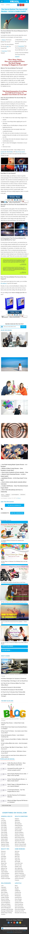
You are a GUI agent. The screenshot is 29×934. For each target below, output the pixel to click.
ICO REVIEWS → (7, 650)
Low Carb (3, 820)
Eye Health (3, 823)
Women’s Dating (5, 899)
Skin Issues (17, 822)
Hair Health (17, 861)
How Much (4, 51)
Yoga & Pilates (4, 871)
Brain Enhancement (19, 837)
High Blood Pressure (20, 840)
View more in (6, 805)
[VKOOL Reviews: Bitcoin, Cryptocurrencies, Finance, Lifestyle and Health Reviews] (15, 1)
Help (7, 46)
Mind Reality (10, 151)
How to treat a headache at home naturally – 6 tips (15, 472)
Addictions (17, 820)
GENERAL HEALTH (6, 816)
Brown (19, 498)
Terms (24, 930)
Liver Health (4, 830)
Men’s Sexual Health (20, 842)
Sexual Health (18, 830)
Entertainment (18, 897)
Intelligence (8, 494)
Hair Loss (3, 859)
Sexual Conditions (19, 832)
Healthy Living (18, 866)
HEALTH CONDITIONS (21, 816)
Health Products (18, 829)
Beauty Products (5, 876)
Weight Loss (4, 870)
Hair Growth (4, 866)
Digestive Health (5, 844)
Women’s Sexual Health (20, 844)
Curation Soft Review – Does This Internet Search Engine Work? (14, 486)
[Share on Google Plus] (23, 5)
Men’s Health (4, 834)
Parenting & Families (6, 905)
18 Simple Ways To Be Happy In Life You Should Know (15, 680)
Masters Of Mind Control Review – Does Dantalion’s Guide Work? (12, 469)
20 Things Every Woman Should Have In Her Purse (13, 582)
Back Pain (17, 856)
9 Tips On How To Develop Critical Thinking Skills (13, 692)
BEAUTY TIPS (5, 849)
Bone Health (4, 829)
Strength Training (5, 845)
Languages (3, 889)
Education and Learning (20, 912)
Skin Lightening (18, 868)
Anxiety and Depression (20, 845)
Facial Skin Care (19, 863)
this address (4, 283)
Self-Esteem (23, 494)
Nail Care (17, 851)
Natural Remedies (19, 871)
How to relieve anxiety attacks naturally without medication (13, 483)
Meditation (17, 854)
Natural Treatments (19, 873)
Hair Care (3, 853)
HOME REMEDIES (20, 849)
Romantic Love (4, 894)
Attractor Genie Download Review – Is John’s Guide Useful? (13, 475)
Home (2, 4)
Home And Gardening (20, 909)
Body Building (4, 837)
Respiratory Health (19, 835)
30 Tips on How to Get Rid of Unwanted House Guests (14, 602)
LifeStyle (8, 4)
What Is (4, 39)
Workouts (3, 851)
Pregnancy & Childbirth (20, 875)
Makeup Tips (4, 868)
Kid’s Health (4, 827)
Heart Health (4, 832)
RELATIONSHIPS (6, 883)
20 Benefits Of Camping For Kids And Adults (12, 689)
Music (16, 885)
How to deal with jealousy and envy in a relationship (12, 490)
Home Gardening (19, 904)
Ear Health (3, 822)
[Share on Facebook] (18, 5)
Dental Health (4, 835)
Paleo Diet (3, 864)
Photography (18, 895)
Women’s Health (5, 842)
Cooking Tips (18, 892)
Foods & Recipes (5, 873)
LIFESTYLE (18, 883)
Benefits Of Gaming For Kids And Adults (11, 687)
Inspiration (3, 887)
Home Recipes (18, 899)
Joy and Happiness (15, 494)
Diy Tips (17, 887)
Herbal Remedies (19, 870)
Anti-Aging (3, 856)
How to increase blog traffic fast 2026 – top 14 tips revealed (13, 719)
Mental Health (4, 840)
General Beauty (4, 875)
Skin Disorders (18, 823)
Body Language (5, 895)
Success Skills (18, 900)
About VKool (18, 925)
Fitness (3, 818)
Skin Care (3, 861)
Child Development (5, 900)
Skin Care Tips (18, 864)
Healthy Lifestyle (5, 897)
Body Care (3, 858)
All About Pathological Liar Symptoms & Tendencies (14, 678)
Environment (18, 894)
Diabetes (17, 818)
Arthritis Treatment (19, 834)
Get (24, 39)
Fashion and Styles (5, 878)
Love (2, 885)
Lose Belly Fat (18, 827)
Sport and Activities (19, 907)
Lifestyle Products (19, 902)
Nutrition (17, 853)
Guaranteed (21, 46)
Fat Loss (3, 854)
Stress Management (6, 907)
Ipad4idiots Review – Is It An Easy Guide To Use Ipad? (14, 479)
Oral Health (3, 825)
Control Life (3, 151)
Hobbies (17, 889)
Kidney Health (4, 839)
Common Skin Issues (20, 839)
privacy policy (10, 932)
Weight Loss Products (20, 876)
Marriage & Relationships (7, 911)
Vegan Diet (17, 859)
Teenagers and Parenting (7, 909)
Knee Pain (17, 858)
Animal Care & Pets (19, 911)
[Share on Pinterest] (21, 5)
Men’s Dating (4, 892)
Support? (17, 56)
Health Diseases (19, 825)
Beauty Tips (4, 863)
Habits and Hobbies (5, 904)
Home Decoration (19, 905)
